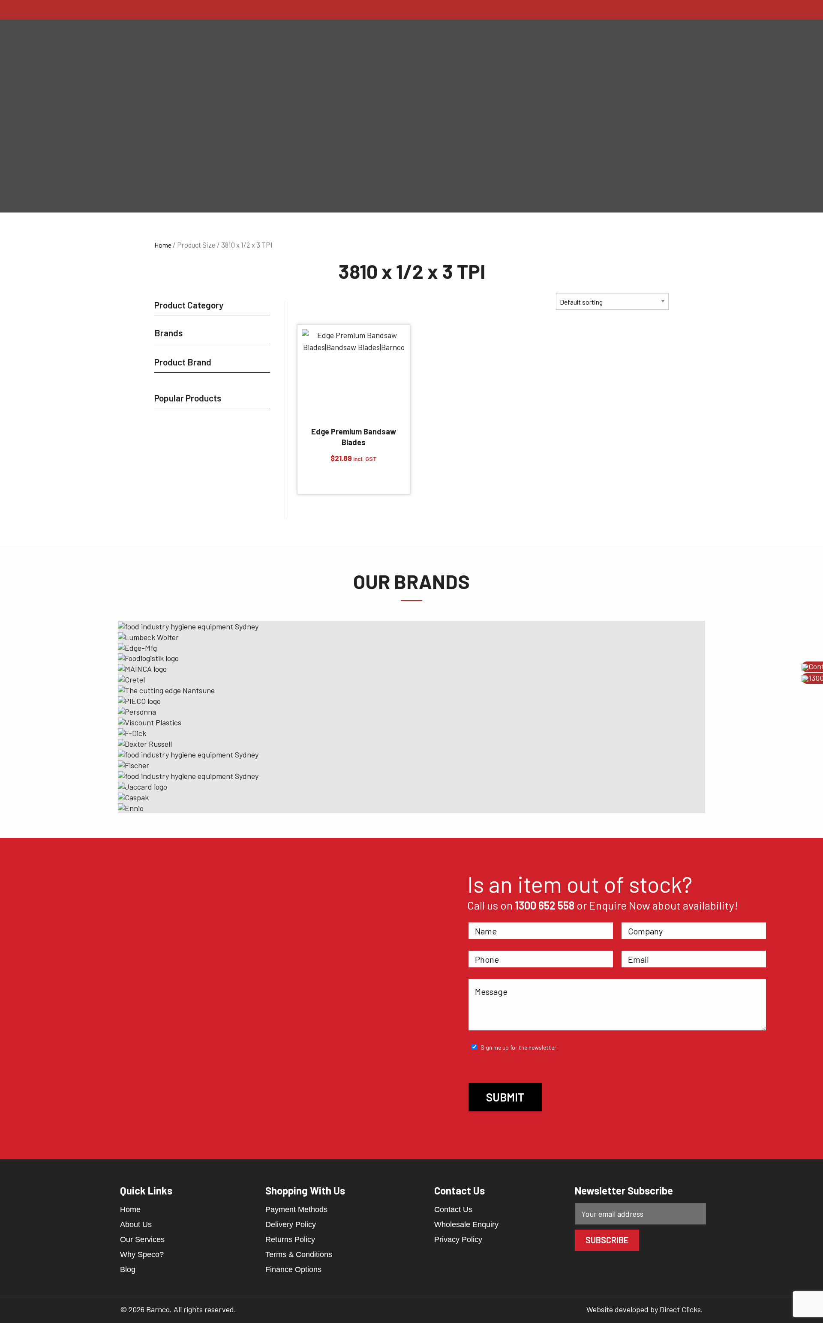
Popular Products (187, 397)
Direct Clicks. (681, 1309)
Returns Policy (290, 1239)
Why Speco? (142, 1254)
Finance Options (293, 1269)
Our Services (142, 1239)
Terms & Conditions (298, 1254)
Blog (127, 1269)
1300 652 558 (544, 905)
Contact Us (453, 1209)
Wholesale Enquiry (466, 1224)
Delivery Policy (290, 1224)
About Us (136, 1224)
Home (162, 245)
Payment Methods (296, 1209)
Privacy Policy (458, 1239)
